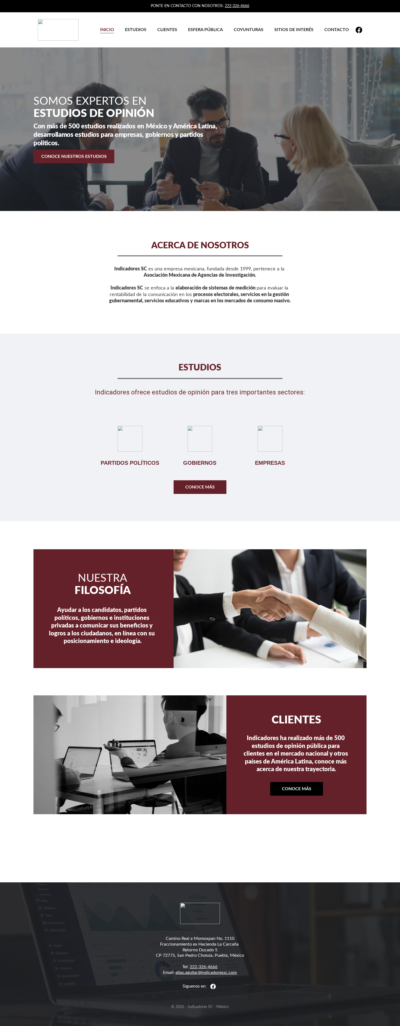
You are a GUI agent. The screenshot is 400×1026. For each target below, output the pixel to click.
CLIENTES (167, 30)
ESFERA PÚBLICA (205, 30)
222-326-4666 (237, 6)
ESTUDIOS (135, 30)
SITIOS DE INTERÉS (293, 30)
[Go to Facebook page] (359, 30)
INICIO (107, 30)
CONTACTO (336, 30)
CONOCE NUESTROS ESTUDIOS (74, 156)
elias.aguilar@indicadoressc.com (206, 972)
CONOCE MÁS (200, 487)
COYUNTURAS (248, 30)
